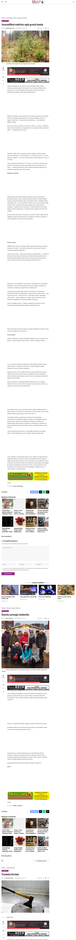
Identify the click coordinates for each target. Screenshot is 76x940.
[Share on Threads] (47, 492)
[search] (73, 2)
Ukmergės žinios (10, 618)
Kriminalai (5, 870)
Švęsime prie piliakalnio (45, 596)
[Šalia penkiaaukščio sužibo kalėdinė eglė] (10, 590)
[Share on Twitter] (46, 28)
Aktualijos (5, 593)
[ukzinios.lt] (38, 1)
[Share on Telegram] (48, 28)
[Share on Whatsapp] (3, 80)
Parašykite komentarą (41, 860)
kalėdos (21, 486)
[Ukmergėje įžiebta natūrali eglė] (28, 590)
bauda (14, 486)
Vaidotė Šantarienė (10, 28)
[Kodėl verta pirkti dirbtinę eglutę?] (66, 590)
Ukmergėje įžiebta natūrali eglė (28, 596)
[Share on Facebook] (44, 28)
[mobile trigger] (2, 2)
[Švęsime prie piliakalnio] (47, 590)
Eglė (18, 486)
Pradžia (3, 18)
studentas (19, 805)
